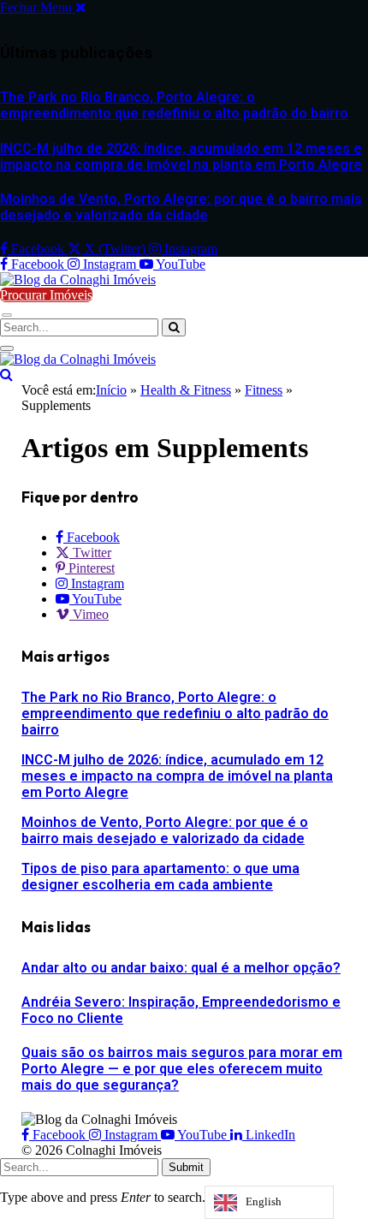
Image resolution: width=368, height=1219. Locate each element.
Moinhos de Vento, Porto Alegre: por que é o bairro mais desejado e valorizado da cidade (181, 207)
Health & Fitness (185, 390)
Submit (186, 1167)
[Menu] (6, 315)
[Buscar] (6, 374)
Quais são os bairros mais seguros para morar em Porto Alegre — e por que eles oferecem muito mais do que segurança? (181, 1068)
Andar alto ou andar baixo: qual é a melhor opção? (181, 968)
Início (111, 390)
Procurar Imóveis (46, 295)
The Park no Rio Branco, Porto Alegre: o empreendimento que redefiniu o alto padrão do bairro (174, 105)
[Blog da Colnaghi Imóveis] (78, 279)
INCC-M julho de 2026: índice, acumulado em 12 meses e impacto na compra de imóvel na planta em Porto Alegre (181, 156)
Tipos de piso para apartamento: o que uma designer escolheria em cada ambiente (160, 876)
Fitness (263, 390)
